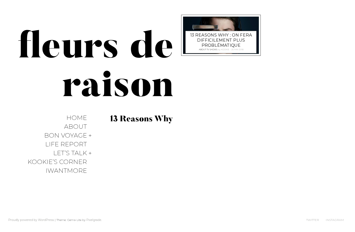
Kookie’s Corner (57, 162)
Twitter (312, 220)
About (75, 126)
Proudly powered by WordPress (31, 220)
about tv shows (208, 49)
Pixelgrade (93, 220)
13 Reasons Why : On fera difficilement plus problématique (221, 40)
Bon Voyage (65, 135)
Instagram (335, 220)
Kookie (225, 49)
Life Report (66, 144)
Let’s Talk (70, 153)
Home (76, 118)
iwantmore (66, 170)
